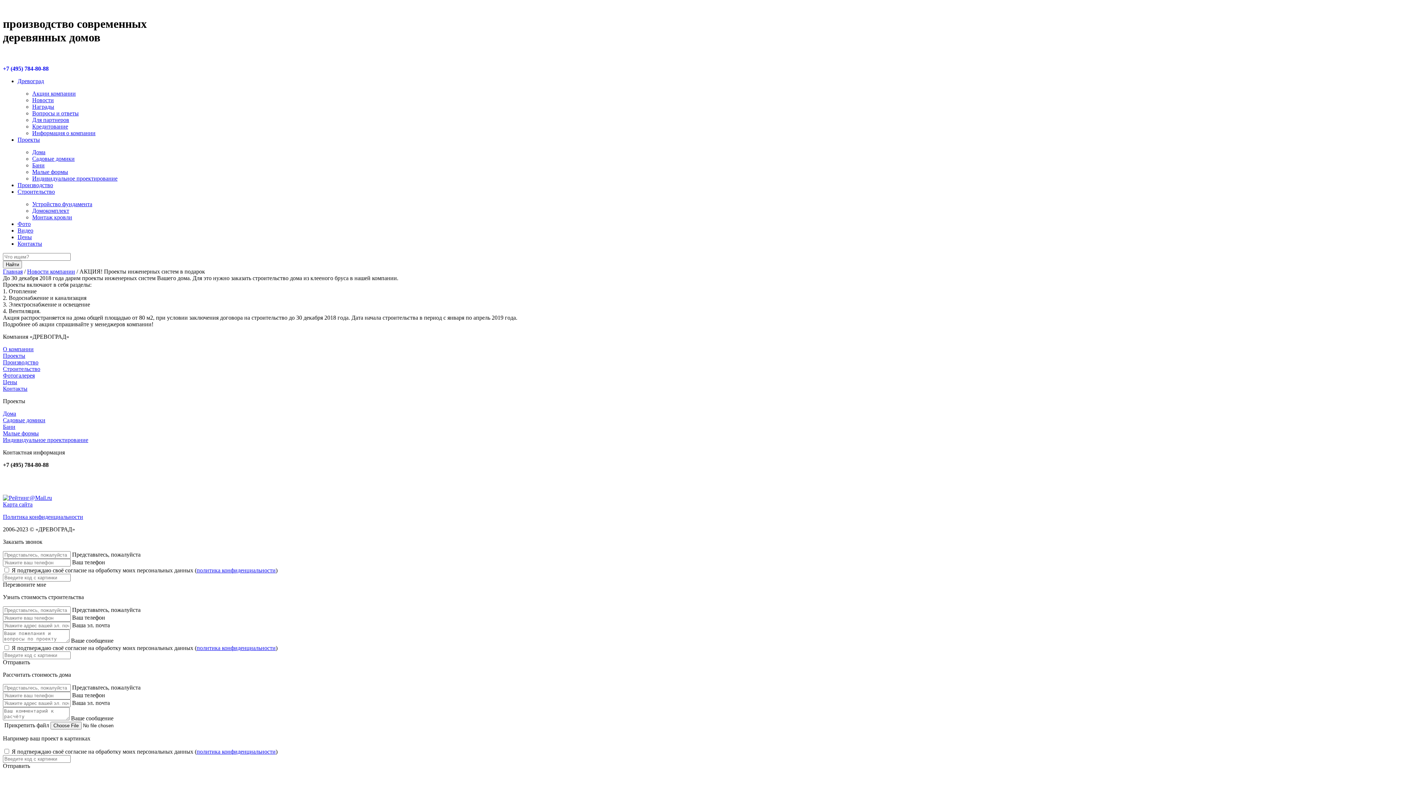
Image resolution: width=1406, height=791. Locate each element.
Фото (24, 224)
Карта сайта (18, 504)
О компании (18, 349)
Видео (25, 230)
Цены (25, 237)
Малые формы (50, 172)
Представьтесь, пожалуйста (106, 555)
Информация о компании (64, 133)
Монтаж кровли (52, 217)
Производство (35, 185)
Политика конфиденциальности (43, 517)
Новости (43, 100)
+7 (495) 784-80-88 (26, 69)
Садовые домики (53, 159)
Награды (43, 107)
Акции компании (54, 93)
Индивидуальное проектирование (75, 178)
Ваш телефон (88, 562)
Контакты (30, 244)
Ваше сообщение (92, 641)
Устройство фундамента (62, 204)
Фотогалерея (19, 375)
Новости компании (51, 271)
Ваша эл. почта (91, 625)
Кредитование (50, 126)
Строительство (36, 192)
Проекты (29, 140)
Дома (38, 152)
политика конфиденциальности (236, 570)
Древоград (31, 81)
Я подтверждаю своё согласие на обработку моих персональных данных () (145, 570)
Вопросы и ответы (55, 113)
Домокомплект (50, 211)
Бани (38, 165)
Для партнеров (50, 120)
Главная (13, 271)
